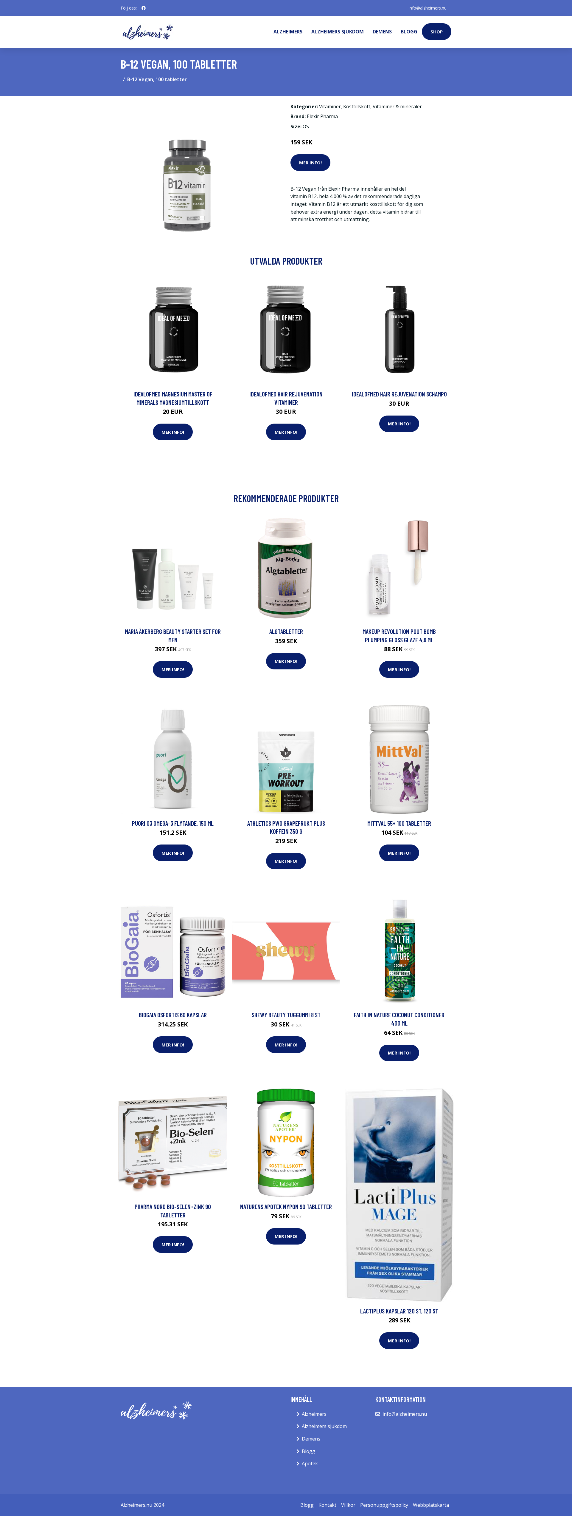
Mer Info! (310, 163)
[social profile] (143, 8)
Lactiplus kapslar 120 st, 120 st (399, 1311)
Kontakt (327, 1505)
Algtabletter (286, 631)
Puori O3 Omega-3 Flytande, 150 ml (173, 823)
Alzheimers (287, 31)
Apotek (310, 1463)
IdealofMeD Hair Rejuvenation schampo (399, 394)
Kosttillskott (356, 106)
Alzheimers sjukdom (337, 31)
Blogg (409, 31)
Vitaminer (330, 106)
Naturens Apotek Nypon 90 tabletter (286, 1206)
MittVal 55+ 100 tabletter (399, 823)
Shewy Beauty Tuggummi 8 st (286, 1014)
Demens (382, 31)
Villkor (348, 1505)
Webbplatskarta (431, 1505)
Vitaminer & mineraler (397, 106)
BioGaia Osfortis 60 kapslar (173, 1014)
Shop (436, 32)
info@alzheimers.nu (428, 8)
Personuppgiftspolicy (384, 1505)
